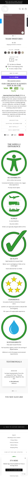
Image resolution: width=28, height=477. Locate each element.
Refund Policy (14, 445)
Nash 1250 (8, 52)
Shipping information (14, 123)
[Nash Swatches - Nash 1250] (4, 412)
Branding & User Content (14, 437)
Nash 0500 (5, 52)
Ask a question (14, 130)
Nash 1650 (12, 52)
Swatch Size (14, 57)
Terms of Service (14, 442)
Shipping (9, 44)
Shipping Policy (14, 447)
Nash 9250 (22, 52)
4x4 (16, 60)
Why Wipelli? (14, 126)
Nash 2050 (15, 52)
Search (14, 435)
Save (22, 135)
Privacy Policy (14, 440)
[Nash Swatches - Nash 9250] (6, 414)
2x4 (12, 60)
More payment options (14, 81)
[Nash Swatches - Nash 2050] (7, 412)
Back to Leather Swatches (15, 427)
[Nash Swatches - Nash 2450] (9, 412)
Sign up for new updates (14, 452)
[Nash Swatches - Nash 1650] (6, 412)
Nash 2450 (19, 52)
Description (14, 120)
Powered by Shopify (14, 475)
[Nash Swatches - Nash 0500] (2, 412)
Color (14, 49)
